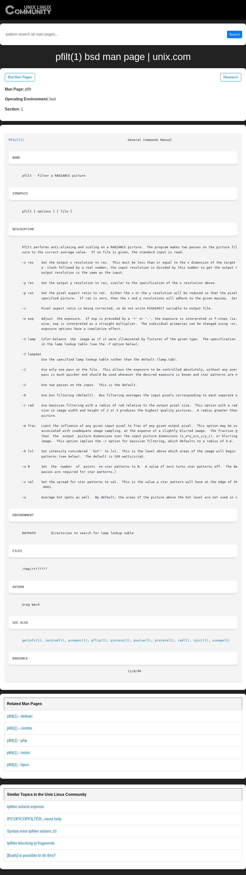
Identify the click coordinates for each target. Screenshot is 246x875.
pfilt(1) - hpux (18, 765)
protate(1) (164, 640)
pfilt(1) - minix (18, 753)
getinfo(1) (31, 640)
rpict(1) (201, 640)
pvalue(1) (142, 640)
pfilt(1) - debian (19, 716)
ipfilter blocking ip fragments (31, 843)
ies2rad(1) (54, 640)
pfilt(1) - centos (19, 728)
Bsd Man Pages (20, 77)
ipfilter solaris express (25, 807)
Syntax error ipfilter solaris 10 (31, 831)
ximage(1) (221, 640)
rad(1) (183, 640)
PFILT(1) (16, 140)
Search (234, 34)
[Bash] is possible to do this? (31, 855)
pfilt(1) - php (17, 740)
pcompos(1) (77, 640)
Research (230, 77)
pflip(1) (99, 640)
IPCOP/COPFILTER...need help (34, 819)
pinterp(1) (120, 640)
